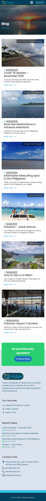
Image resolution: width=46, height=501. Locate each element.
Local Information (35, 195)
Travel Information (35, 243)
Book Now (39, 2)
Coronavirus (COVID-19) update (30, 41)
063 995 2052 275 (12, 468)
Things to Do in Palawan (33, 92)
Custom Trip (10, 412)
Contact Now (23, 358)
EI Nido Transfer (11, 409)
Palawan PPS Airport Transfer (17, 405)
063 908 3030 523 (12, 471)
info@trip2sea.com (13, 475)
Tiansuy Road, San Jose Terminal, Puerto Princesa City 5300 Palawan (22, 463)
